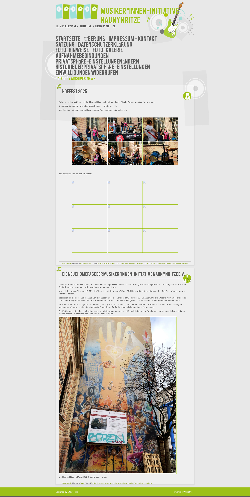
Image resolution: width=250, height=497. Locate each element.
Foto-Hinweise (72, 49)
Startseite (68, 38)
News (89, 263)
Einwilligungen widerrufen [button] (87, 72)
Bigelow (106, 263)
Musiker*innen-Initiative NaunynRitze (140, 15)
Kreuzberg (139, 263)
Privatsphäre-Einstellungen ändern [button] (97, 60)
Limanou (147, 263)
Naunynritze (176, 263)
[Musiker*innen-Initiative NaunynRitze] (78, 10)
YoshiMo (185, 263)
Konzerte (83, 263)
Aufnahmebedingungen (82, 55)
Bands (100, 263)
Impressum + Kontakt (133, 38)
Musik (153, 263)
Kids (117, 263)
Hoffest (112, 263)
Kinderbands (124, 263)
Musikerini (113, 483)
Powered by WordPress (183, 492)
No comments (67, 263)
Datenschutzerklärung (105, 44)
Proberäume (148, 483)
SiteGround (73, 492)
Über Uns (94, 38)
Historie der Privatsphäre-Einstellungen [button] (103, 66)
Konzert (132, 263)
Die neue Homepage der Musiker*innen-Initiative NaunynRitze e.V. (123, 273)
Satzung (65, 44)
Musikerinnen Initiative (163, 263)
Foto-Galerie (108, 49)
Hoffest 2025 (74, 91)
